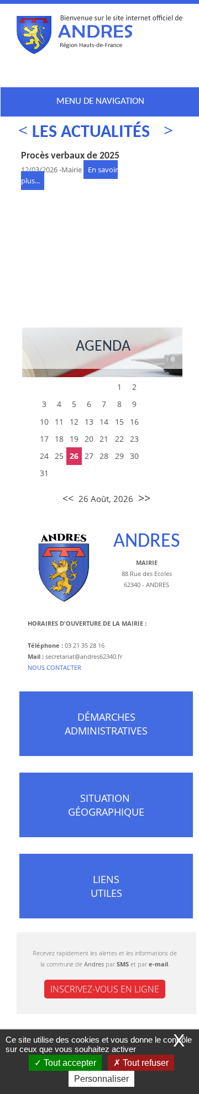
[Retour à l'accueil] (99, 37)
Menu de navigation (100, 101)
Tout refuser (145, 1062)
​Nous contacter (54, 667)
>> (144, 497)
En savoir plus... (50, 252)
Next (162, 132)
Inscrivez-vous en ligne (104, 989)
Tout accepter (68, 1062)
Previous (29, 132)
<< (68, 498)
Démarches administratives (106, 723)
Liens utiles (106, 886)
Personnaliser (101, 1079)
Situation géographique (106, 804)
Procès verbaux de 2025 (70, 156)
